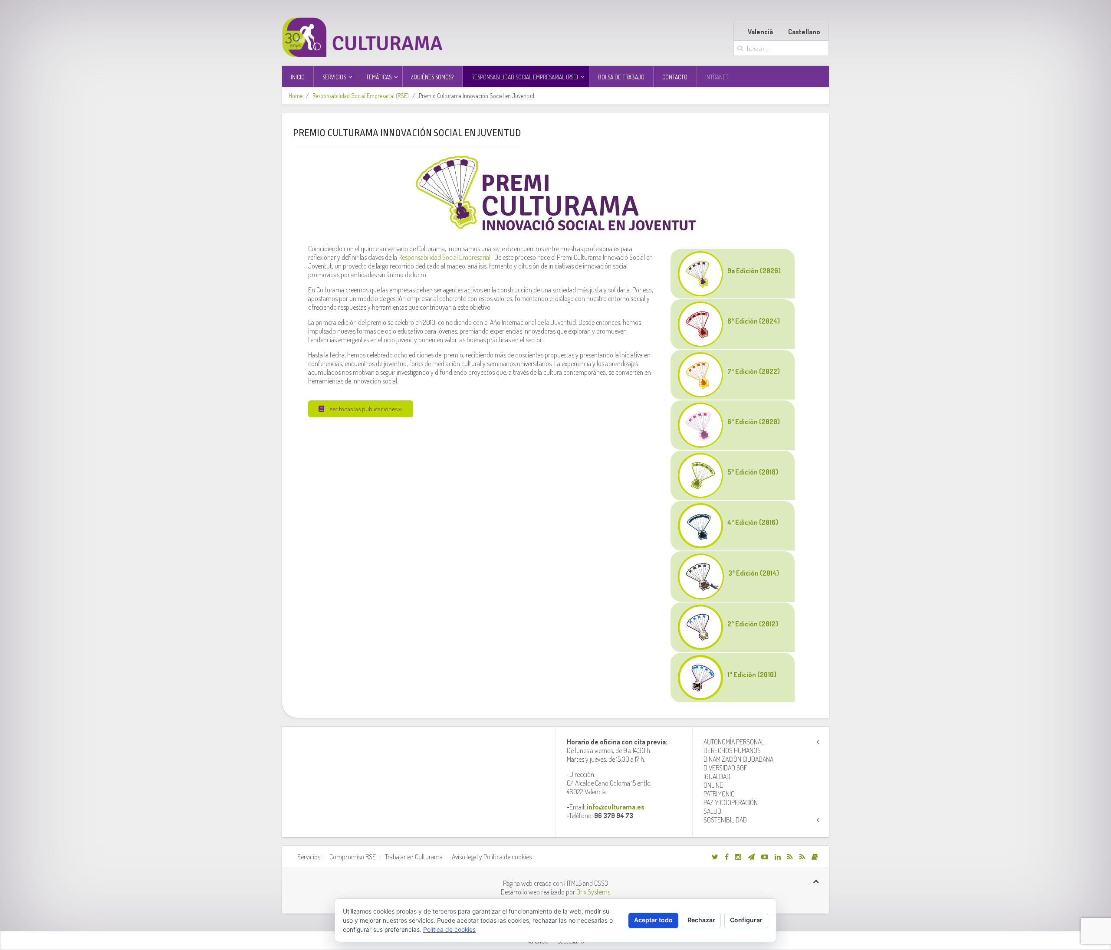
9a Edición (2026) (754, 270)
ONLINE (713, 785)
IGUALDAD (716, 776)
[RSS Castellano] (802, 856)
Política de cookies (449, 929)
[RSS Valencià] (790, 856)
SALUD (712, 811)
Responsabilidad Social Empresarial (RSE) (360, 95)
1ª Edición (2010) (751, 674)
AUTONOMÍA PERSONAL (733, 741)
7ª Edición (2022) (753, 371)
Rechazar (701, 920)
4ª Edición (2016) (752, 522)
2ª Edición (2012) (752, 623)
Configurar (746, 920)
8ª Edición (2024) (753, 321)
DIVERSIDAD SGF (725, 767)
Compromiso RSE (352, 856)
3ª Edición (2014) (753, 573)
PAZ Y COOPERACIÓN (730, 802)
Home (295, 95)
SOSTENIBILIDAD (725, 820)
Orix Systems (593, 892)
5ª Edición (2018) (752, 472)
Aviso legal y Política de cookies (492, 856)
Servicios (308, 856)
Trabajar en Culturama (414, 856)
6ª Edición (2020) (753, 421)
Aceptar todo (653, 920)
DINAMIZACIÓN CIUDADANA (738, 759)
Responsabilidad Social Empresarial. (445, 257)
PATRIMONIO (719, 793)
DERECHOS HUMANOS (732, 750)
